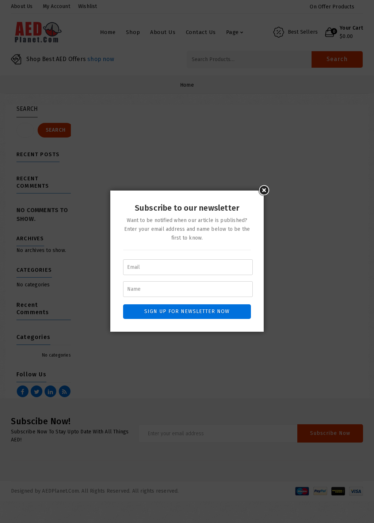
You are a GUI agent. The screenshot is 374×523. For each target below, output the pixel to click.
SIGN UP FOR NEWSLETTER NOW (187, 311)
